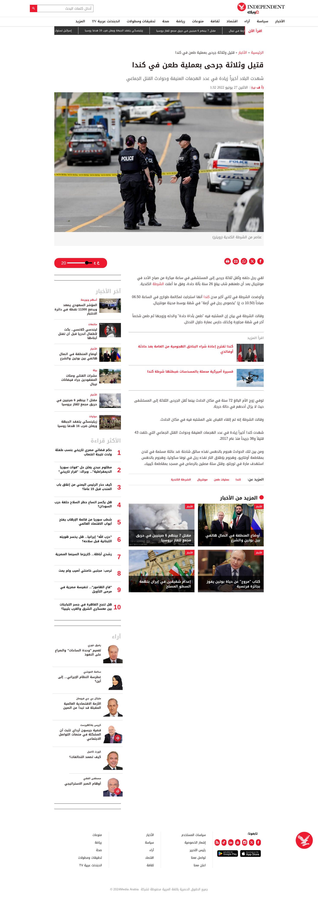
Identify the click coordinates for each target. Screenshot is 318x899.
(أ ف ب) (257, 87)
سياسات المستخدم (193, 834)
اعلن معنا (200, 865)
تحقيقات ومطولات (141, 21)
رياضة (180, 21)
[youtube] (237, 842)
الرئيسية (257, 52)
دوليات (93, 416)
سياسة (262, 21)
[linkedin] (230, 842)
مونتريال (202, 479)
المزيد (80, 21)
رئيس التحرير (198, 850)
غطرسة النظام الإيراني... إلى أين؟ (79, 679)
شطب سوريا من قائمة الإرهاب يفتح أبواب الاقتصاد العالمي (85, 522)
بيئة (95, 370)
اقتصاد (232, 21)
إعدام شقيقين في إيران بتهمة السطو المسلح (165, 584)
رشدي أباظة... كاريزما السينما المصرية (83, 554)
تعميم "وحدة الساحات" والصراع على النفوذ (78, 652)
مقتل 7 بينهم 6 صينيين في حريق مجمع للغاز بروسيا (204, 30)
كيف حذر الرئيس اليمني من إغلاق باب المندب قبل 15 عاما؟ (84, 487)
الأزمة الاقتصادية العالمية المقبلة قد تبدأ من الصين (82, 706)
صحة (165, 21)
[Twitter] (251, 842)
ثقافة (215, 21)
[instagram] (244, 842)
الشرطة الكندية (181, 479)
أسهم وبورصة (89, 300)
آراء (247, 21)
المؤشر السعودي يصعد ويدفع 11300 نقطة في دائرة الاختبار (76, 309)
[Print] (227, 261)
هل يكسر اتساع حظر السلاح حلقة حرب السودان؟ (83, 504)
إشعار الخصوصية (195, 842)
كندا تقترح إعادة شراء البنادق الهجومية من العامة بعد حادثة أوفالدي (185, 349)
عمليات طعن (221, 479)
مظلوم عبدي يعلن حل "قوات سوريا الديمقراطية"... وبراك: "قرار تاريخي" (85, 469)
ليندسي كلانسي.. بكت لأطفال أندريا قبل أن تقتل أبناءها (77, 334)
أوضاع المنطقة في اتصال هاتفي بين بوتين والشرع (233, 538)
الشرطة (158, 284)
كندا (207, 297)
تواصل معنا (198, 857)
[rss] (217, 842)
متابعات (92, 324)
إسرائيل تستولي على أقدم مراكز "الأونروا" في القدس (60, 30)
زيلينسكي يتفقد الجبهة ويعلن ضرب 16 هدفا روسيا (132, 30)
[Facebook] (258, 842)
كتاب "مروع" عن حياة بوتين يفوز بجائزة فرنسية (233, 584)
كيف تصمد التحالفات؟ (85, 757)
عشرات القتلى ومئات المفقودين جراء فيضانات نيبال (79, 380)
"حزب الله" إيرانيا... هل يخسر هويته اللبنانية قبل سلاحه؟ (85, 539)
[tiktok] (224, 842)
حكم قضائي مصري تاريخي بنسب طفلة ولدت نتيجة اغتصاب (83, 452)
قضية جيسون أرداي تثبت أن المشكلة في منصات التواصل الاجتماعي (80, 734)
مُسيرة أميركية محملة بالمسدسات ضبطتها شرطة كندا (190, 372)
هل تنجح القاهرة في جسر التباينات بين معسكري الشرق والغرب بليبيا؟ (86, 607)
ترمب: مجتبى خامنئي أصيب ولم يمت (85, 571)
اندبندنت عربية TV (106, 21)
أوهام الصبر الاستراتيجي (82, 784)
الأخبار (280, 21)
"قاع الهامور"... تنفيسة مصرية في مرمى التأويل (86, 589)
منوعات (198, 21)
